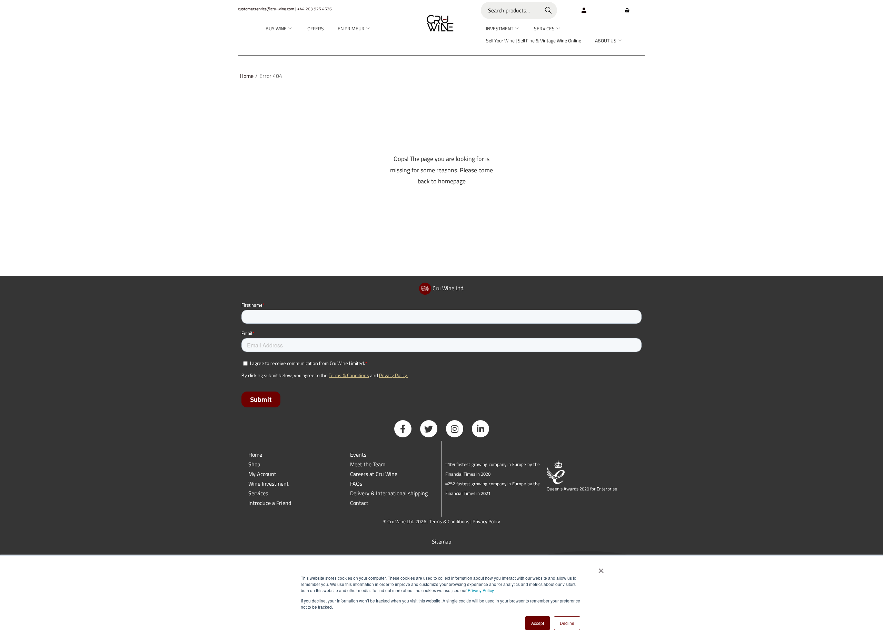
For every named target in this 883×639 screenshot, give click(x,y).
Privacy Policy (481, 590)
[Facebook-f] (402, 428)
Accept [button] (537, 623)
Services (258, 493)
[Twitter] (428, 428)
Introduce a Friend (269, 503)
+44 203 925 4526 (314, 9)
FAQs (356, 483)
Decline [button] (567, 623)
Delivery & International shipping (389, 493)
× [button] (600, 568)
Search (548, 10)
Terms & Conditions (449, 521)
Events (358, 454)
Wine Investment (268, 483)
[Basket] (627, 10)
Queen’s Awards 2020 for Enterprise (582, 488)
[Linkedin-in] (480, 428)
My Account (262, 474)
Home (247, 76)
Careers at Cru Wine (373, 474)
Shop (254, 464)
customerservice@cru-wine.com (266, 9)
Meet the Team (367, 464)
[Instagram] (454, 428)
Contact (359, 503)
